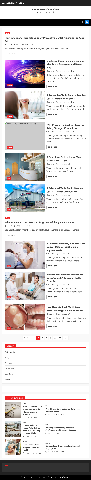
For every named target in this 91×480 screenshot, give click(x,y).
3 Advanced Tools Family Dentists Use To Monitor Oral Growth (64, 190)
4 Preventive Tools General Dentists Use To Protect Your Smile (66, 97)
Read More (11, 54)
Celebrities (10, 368)
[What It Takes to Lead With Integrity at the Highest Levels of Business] (13, 410)
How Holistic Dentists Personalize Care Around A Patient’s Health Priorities (64, 278)
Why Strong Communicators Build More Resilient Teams (63, 410)
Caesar (9, 45)
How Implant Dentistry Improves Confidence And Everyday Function (61, 428)
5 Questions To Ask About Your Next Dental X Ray (63, 159)
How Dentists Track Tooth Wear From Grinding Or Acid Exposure (64, 309)
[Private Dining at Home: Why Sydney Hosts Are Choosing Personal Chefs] (13, 429)
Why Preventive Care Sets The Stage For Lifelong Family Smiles (39, 222)
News (7, 379)
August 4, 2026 (63, 102)
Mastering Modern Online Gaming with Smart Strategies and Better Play (65, 64)
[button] (3, 22)
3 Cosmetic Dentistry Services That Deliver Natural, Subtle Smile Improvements (65, 247)
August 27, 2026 (31, 418)
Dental (9, 116)
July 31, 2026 (62, 164)
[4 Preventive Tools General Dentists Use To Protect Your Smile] (25, 105)
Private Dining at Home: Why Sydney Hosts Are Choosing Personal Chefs (31, 429)
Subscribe (87, 22)
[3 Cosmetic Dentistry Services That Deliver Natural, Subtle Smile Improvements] (25, 255)
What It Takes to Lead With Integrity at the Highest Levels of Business (32, 410)
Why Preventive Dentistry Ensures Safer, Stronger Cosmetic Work (65, 126)
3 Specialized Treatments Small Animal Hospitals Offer (63, 447)
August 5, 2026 (63, 71)
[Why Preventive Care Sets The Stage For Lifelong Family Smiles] (45, 218)
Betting (9, 85)
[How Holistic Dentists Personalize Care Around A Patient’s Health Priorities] (25, 286)
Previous (27, 338)
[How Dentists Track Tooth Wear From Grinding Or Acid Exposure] (25, 317)
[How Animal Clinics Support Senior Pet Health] (13, 447)
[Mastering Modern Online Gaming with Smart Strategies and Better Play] (25, 74)
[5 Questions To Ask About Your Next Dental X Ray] (25, 167)
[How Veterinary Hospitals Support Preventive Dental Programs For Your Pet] (45, 33)
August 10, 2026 (22, 45)
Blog (7, 33)
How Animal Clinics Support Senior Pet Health (31, 447)
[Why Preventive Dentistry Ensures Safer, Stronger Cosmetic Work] (25, 136)
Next (65, 338)
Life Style (9, 374)
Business (8, 363)
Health (25, 442)
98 (60, 338)
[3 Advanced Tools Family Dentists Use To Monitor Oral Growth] (25, 198)
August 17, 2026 (31, 453)
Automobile (10, 352)
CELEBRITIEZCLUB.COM (45, 9)
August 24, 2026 (54, 433)
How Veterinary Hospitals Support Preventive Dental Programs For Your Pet (44, 39)
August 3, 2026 (63, 132)
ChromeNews (53, 477)
